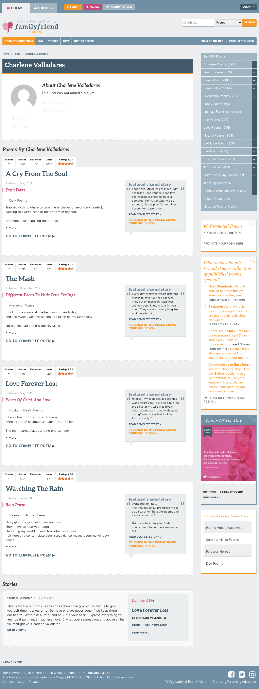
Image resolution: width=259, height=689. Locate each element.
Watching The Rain (34, 488)
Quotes (45, 8)
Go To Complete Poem (28, 236)
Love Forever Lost (31, 383)
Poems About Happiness (224, 528)
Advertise (249, 682)
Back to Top (13, 662)
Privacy (34, 682)
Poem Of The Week (241, 41)
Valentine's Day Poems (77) (224, 175)
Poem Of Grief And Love (28, 399)
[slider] (66, 163)
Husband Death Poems (26, 410)
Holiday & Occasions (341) (223, 112)
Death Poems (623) (218, 72)
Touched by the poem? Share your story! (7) (152, 222)
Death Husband (156, 625)
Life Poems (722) (216, 120)
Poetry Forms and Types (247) (225, 191)
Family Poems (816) (218, 80)
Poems (17, 8)
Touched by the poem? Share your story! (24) (152, 431)
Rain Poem (15, 504)
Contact (8, 682)
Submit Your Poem (222, 324)
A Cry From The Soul (37, 173)
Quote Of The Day (224, 420)
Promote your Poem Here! (224, 243)
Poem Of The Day (212, 41)
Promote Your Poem (19, 41)
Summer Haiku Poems (222, 540)
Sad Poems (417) (216, 151)
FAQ (40, 41)
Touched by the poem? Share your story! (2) (152, 327)
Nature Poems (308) (218, 135)
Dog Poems (214, 563)
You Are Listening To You (225, 233)
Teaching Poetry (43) (219, 183)
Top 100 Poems (84, 41)
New (66, 41)
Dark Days (15, 190)
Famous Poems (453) (219, 88)
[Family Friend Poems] (30, 28)
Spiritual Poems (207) (219, 159)
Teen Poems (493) (217, 167)
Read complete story (144, 214)
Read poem (139, 633)
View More (210, 498)
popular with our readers (226, 300)
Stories (53, 41)
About (21, 682)
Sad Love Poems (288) (220, 143)
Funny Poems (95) (217, 104)
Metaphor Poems (22, 305)
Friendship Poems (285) (221, 96)
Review (94, 7)
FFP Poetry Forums (119, 7)
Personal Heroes (218, 551)
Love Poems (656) (217, 127)
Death (136, 625)
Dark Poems (18, 200)
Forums (232, 682)
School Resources (217, 199)
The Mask (20, 278)
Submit (75, 7)
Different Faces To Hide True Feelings (40, 295)
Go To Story (15, 630)
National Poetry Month (220, 206)
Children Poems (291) (219, 64)
